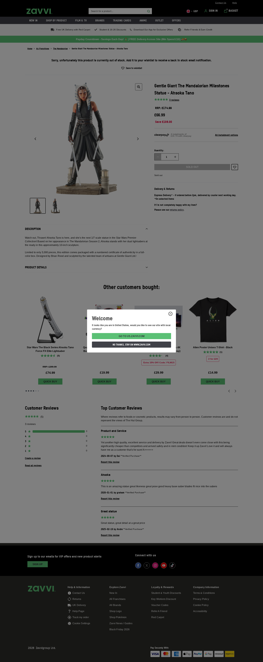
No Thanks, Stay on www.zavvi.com (131, 344)
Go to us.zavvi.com (131, 336)
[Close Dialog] (170, 314)
